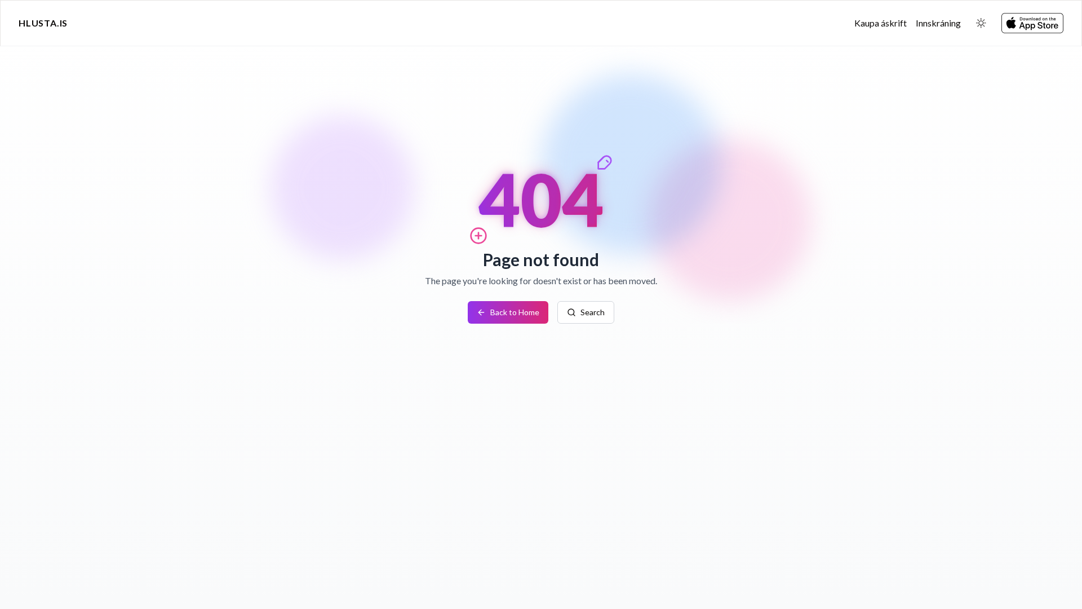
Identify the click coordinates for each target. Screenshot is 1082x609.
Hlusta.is (43, 22)
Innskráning (938, 22)
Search (592, 312)
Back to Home (514, 312)
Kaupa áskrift (880, 22)
